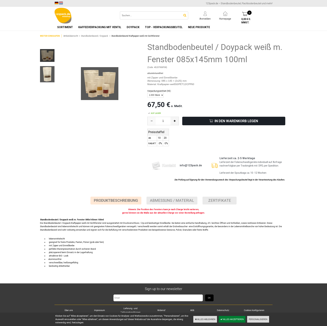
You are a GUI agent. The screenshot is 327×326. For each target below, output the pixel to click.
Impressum (99, 310)
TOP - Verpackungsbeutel (164, 27)
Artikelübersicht (70, 36)
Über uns (69, 310)
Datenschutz (223, 310)
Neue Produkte (199, 27)
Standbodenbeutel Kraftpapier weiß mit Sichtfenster (135, 36)
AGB (192, 310)
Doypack (133, 27)
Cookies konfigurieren (254, 310)
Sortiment (65, 27)
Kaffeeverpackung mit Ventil (99, 27)
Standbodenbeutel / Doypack (94, 36)
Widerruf (161, 310)
